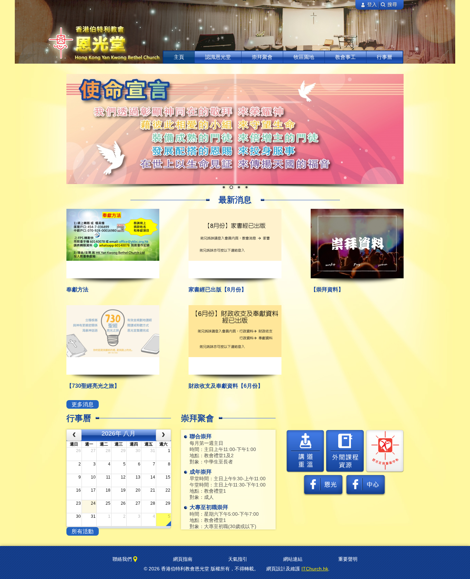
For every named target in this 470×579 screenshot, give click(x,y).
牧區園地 (303, 57)
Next (398, 129)
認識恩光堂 (218, 57)
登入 (371, 4)
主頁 (179, 57)
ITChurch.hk (314, 568)
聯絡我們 (123, 559)
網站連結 (292, 559)
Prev (72, 129)
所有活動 (83, 531)
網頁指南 (182, 559)
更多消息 (83, 404)
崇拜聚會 (262, 57)
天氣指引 (237, 559)
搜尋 (391, 4)
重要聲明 (347, 559)
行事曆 (384, 57)
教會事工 (345, 57)
